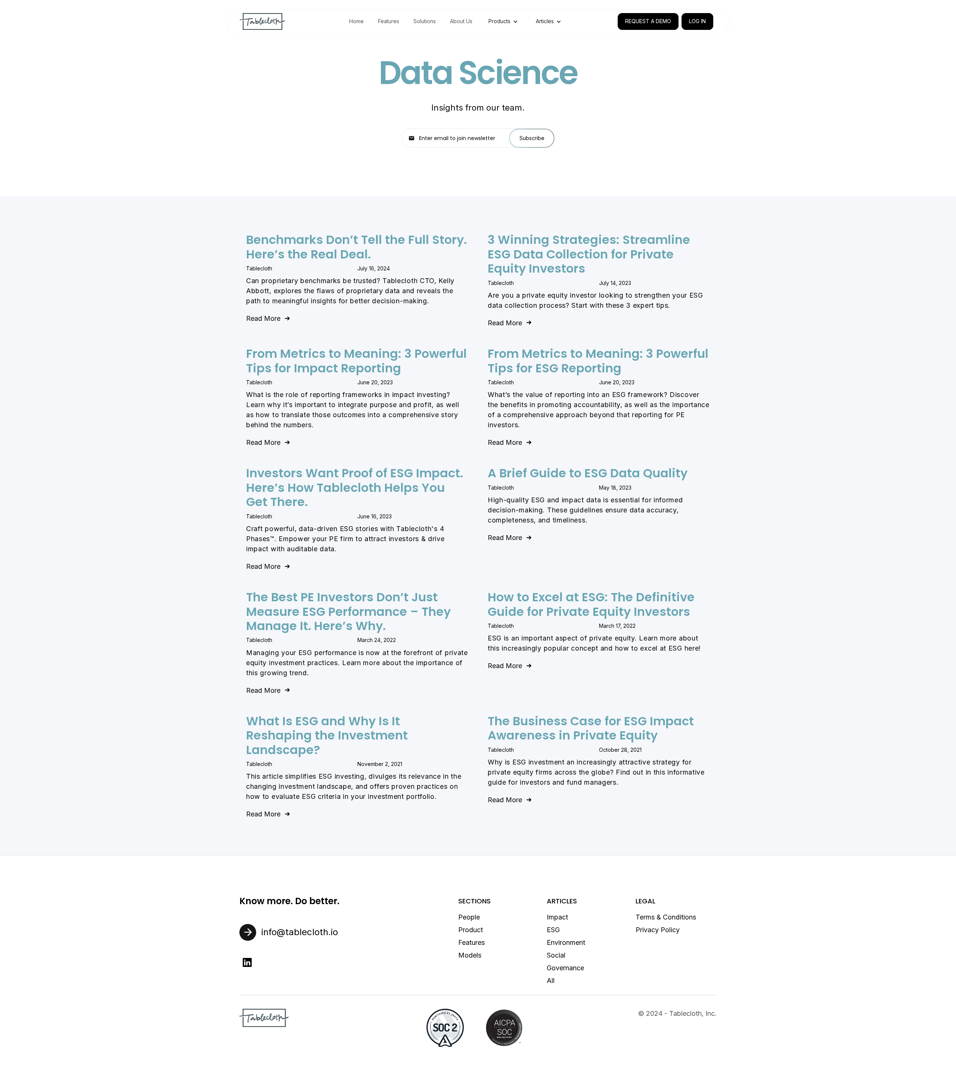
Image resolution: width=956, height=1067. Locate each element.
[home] (262, 21)
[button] (503, 21)
